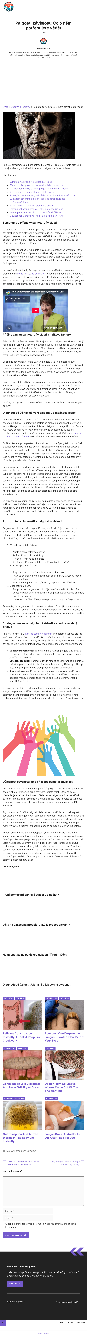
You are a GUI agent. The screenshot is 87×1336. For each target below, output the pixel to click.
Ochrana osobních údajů (67, 1302)
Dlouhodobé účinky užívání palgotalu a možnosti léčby (39, 188)
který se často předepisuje (39, 633)
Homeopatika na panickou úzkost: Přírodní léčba (35, 212)
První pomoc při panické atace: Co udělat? (32, 205)
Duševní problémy (20, 107)
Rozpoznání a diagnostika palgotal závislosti (33, 192)
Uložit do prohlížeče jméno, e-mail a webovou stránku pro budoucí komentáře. (40, 1225)
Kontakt (81, 1323)
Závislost (31, 1151)
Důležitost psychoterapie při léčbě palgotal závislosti (37, 198)
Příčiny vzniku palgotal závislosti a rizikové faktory (36, 185)
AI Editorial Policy (44, 1333)
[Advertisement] (43, 86)
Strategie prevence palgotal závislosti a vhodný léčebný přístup (43, 195)
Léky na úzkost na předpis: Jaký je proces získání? (37, 209)
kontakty (14, 1284)
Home (62, 1323)
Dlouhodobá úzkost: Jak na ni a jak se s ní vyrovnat (37, 215)
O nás (71, 1323)
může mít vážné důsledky (30, 273)
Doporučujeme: (21, 202)
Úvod (5, 107)
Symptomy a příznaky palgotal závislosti (31, 181)
